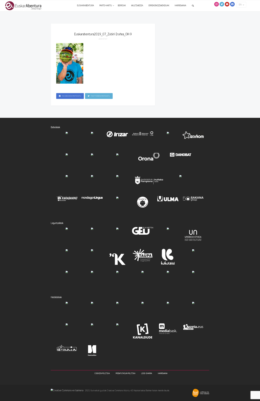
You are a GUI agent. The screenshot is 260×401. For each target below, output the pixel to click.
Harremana (180, 6)
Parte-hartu (105, 6)
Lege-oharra (146, 373)
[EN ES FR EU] (241, 5)
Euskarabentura (85, 6)
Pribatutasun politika (125, 373)
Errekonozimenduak (159, 6)
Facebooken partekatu (71, 96)
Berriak (122, 6)
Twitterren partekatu (100, 96)
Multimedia (137, 6)
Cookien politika (102, 373)
